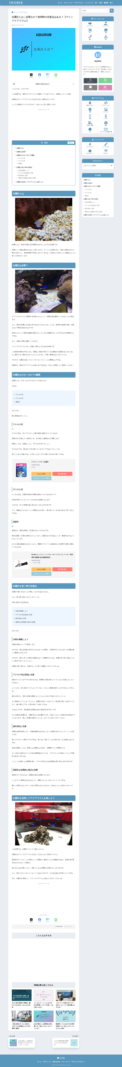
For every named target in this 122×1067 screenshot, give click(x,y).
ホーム (60, 2)
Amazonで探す (41, 474)
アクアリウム (78, 2)
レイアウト (106, 112)
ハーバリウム (106, 146)
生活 (100, 2)
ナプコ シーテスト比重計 (40, 462)
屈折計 (20, 163)
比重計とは (20, 148)
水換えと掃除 (90, 125)
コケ (90, 131)
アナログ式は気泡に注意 (25, 173)
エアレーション (106, 105)
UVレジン (106, 153)
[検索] (112, 11)
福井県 (106, 2)
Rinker (38, 464)
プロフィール (47, 1061)
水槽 (90, 112)
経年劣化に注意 (23, 175)
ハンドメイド (89, 2)
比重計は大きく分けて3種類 (25, 155)
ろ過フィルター (90, 105)
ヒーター (106, 118)
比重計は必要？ (21, 152)
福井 (90, 39)
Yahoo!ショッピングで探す (41, 478)
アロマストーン (90, 153)
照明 (90, 118)
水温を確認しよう (23, 170)
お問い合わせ (56, 1061)
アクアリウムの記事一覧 (106, 131)
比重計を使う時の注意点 (24, 167)
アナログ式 (21, 158)
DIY (96, 2)
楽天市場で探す (62, 474)
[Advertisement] (43, 124)
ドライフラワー (90, 146)
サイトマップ (68, 2)
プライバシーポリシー (78, 1061)
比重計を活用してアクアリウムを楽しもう (30, 182)
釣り (111, 2)
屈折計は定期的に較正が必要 (27, 178)
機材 (106, 125)
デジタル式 (21, 161)
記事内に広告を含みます (42, 84)
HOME (62, 1058)
